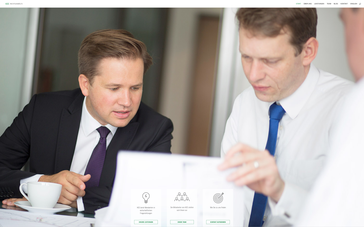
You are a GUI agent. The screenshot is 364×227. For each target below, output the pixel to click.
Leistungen (319, 4)
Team (329, 4)
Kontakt (344, 4)
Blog (336, 4)
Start (298, 4)
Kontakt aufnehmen (218, 222)
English (353, 4)
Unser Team (182, 222)
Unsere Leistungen (146, 222)
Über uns (308, 4)
